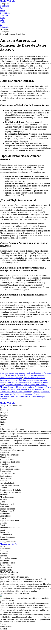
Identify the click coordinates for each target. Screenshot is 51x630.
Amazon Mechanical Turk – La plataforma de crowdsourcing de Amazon (22, 396)
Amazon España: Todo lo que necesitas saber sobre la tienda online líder (24, 382)
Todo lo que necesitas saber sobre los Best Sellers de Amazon (25, 393)
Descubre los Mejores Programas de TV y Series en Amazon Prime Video (25, 388)
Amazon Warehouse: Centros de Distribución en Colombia (22, 390)
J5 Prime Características (29, 380)
